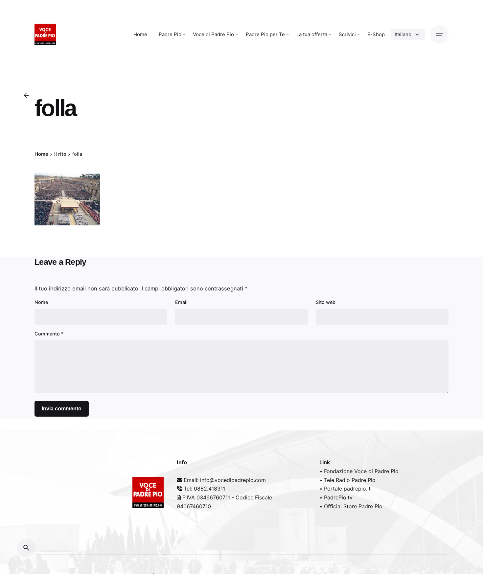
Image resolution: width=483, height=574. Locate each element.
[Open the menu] (439, 34)
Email (181, 302)
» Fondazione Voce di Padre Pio (359, 471)
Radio (344, 480)
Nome (41, 302)
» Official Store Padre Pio (350, 506)
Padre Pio (364, 480)
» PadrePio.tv (336, 497)
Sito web (325, 302)
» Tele (327, 480)
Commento (49, 333)
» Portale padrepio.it (345, 488)
